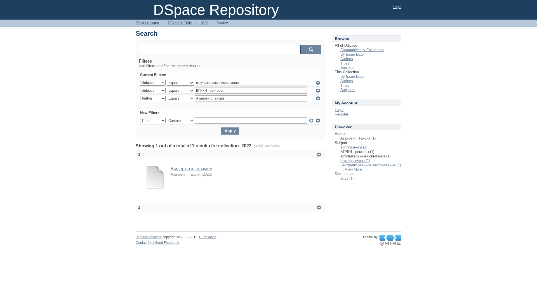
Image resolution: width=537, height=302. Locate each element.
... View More (351, 169)
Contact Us (144, 243)
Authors (346, 59)
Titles (344, 63)
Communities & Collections (362, 50)
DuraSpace (207, 237)
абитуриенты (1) (353, 147)
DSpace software (149, 237)
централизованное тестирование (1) (370, 165)
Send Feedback (167, 243)
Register (341, 114)
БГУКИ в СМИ (180, 23)
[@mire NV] (390, 240)
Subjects (347, 67)
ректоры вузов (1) (355, 161)
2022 (204, 23)
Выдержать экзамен (191, 168)
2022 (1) (347, 178)
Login (397, 7)
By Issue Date (352, 54)
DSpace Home (147, 23)
